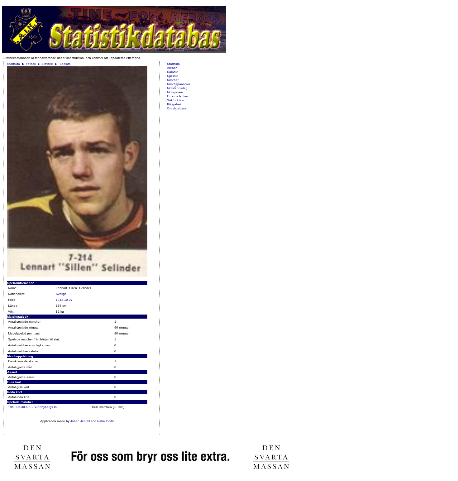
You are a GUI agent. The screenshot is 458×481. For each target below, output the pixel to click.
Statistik (47, 63)
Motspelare (175, 92)
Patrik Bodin (106, 421)
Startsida (13, 63)
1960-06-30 (16, 407)
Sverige (61, 294)
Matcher (173, 80)
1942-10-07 (64, 299)
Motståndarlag (177, 88)
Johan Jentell (80, 421)
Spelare (65, 63)
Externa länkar (177, 96)
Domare (172, 72)
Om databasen (177, 108)
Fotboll (31, 63)
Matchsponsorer (178, 84)
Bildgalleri (174, 104)
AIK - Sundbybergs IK (41, 407)
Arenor (172, 68)
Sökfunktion (175, 100)
